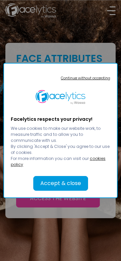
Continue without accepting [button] (85, 78)
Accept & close (60, 183)
